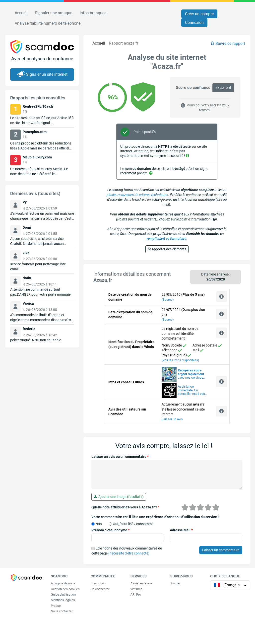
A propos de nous (63, 583)
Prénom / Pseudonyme (110, 530)
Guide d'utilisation (63, 594)
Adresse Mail (181, 530)
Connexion (194, 22)
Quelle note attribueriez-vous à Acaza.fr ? (125, 507)
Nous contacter (61, 611)
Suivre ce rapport (230, 43)
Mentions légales (63, 600)
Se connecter (100, 589)
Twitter (175, 583)
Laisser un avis (172, 419)
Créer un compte (199, 13)
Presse (56, 606)
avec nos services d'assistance (191, 374)
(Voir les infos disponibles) (180, 360)
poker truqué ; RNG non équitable (35, 340)
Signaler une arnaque (53, 12)
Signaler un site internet (46, 74)
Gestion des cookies (65, 589)
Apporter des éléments (168, 249)
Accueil (21, 12)
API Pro (135, 594)
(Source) (168, 299)
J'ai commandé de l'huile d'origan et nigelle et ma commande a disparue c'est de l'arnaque (41, 320)
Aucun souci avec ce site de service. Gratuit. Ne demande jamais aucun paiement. (37, 244)
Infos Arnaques (93, 12)
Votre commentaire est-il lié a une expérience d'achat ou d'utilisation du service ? (155, 517)
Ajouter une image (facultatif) (120, 497)
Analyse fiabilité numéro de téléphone (47, 23)
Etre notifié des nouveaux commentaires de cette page (126, 550)
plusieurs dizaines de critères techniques (137, 195)
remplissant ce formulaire (166, 239)
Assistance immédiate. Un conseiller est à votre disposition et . (192, 390)
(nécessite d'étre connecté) (128, 553)
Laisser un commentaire (220, 550)
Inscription (98, 583)
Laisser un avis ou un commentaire (120, 457)
